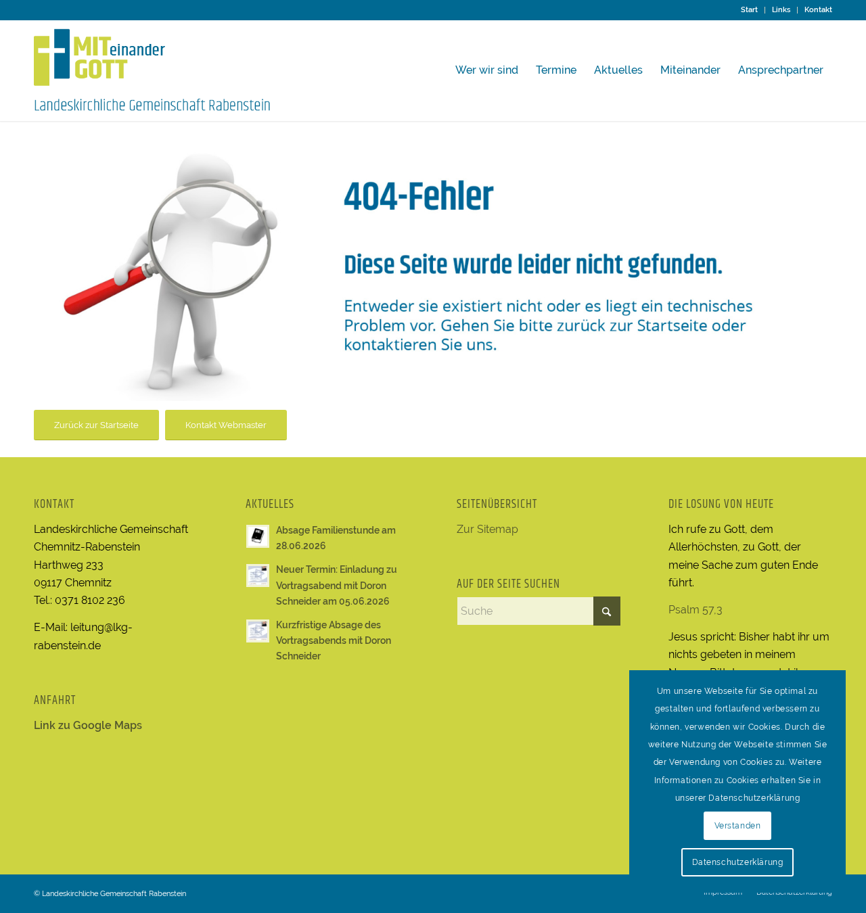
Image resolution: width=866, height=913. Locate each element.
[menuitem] (749, 10)
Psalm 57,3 (695, 609)
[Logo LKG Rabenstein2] (152, 70)
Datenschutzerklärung (737, 862)
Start (749, 9)
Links (781, 9)
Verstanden (737, 825)
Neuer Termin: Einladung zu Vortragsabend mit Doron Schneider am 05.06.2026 (336, 585)
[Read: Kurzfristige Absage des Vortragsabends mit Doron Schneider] (258, 631)
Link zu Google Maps (88, 725)
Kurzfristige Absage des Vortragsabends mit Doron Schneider (333, 640)
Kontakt (818, 9)
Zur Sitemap (487, 529)
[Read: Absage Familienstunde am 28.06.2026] (258, 536)
